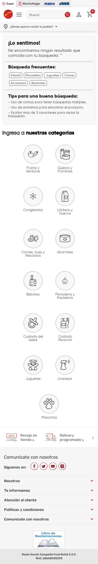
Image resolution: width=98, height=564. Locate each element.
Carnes (69, 75)
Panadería (33, 75)
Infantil (16, 75)
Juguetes (52, 75)
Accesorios (18, 83)
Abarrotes (38, 83)
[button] (67, 14)
